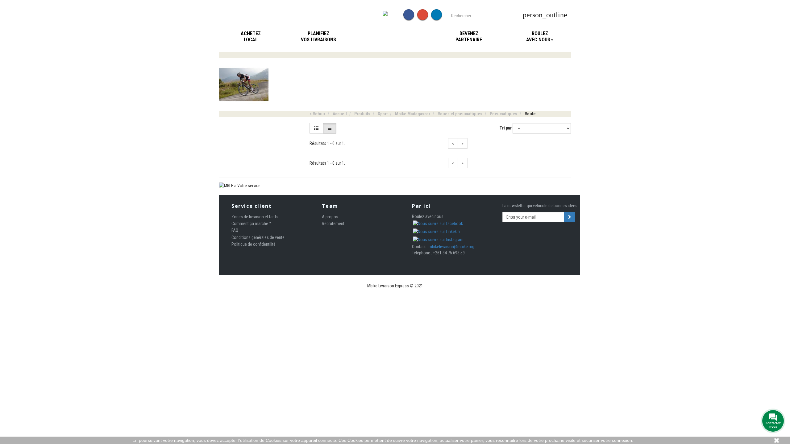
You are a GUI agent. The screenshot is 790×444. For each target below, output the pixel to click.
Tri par (506, 127)
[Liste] (329, 128)
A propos (330, 216)
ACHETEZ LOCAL (251, 37)
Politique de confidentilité (253, 244)
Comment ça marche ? (251, 223)
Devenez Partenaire (468, 37)
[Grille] (316, 128)
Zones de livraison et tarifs (254, 216)
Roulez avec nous (538, 37)
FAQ (234, 230)
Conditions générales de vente (258, 237)
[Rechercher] (516, 15)
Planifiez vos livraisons (318, 37)
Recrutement (333, 223)
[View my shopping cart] (573, 15)
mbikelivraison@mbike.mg (451, 246)
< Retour (317, 113)
